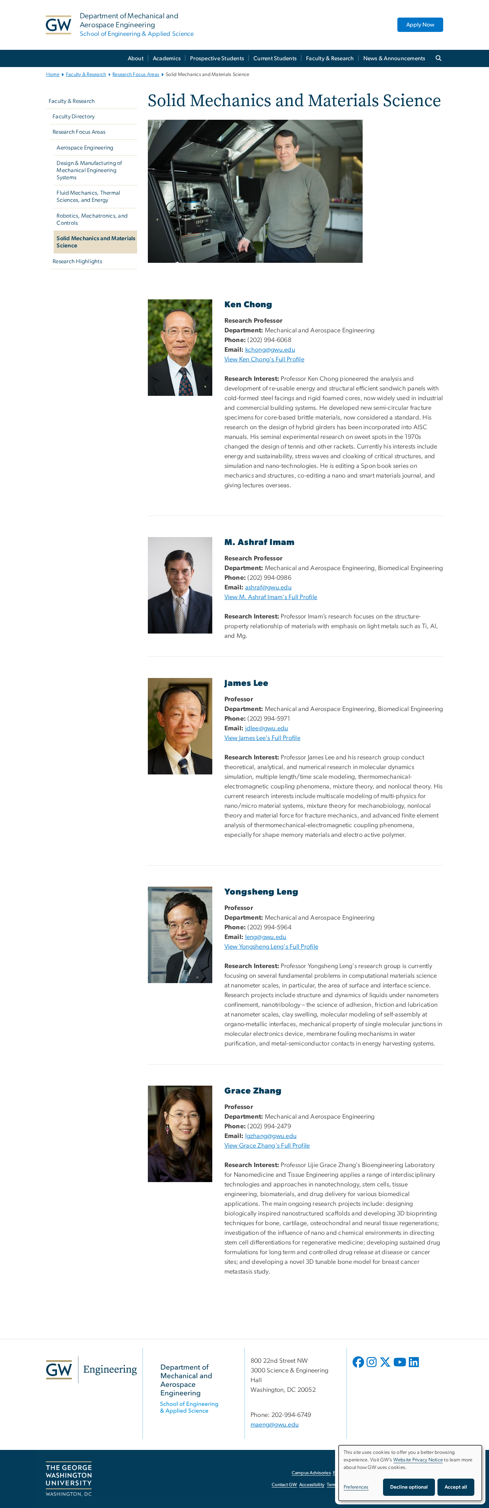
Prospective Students (217, 58)
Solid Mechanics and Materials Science (96, 242)
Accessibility (311, 1485)
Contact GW (284, 1485)
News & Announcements (394, 58)
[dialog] (410, 1473)
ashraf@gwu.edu (268, 587)
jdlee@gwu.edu (266, 728)
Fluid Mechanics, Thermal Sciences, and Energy (88, 196)
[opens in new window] (359, 1367)
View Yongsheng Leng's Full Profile (271, 947)
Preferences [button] (356, 1487)
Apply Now (420, 25)
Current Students (275, 58)
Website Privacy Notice (418, 1459)
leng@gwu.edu (265, 937)
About (136, 58)
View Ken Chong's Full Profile (264, 359)
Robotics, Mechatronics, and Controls (92, 219)
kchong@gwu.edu (270, 350)
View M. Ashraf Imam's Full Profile (271, 597)
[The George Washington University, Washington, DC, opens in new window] (69, 1479)
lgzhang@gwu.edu (271, 1136)
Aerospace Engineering (85, 148)
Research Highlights (77, 261)
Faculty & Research (330, 58)
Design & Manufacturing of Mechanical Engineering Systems (89, 170)
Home (52, 74)
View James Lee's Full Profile (262, 738)
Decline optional (409, 1487)
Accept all (456, 1487)
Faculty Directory (74, 116)
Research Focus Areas (135, 74)
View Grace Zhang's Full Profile (267, 1146)
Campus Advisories (311, 1473)
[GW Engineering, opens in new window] (91, 1369)
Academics (167, 58)
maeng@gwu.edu (275, 1425)
